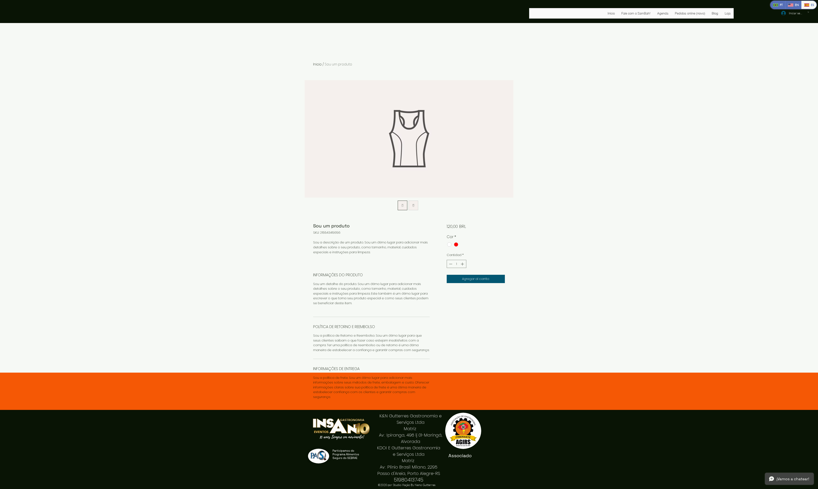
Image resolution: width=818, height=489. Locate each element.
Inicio (317, 64)
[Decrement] (450, 264)
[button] (808, 12)
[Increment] (463, 264)
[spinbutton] (456, 264)
